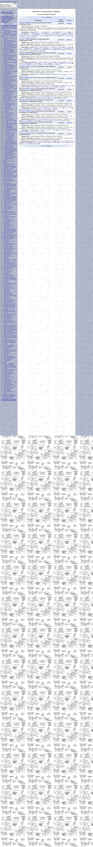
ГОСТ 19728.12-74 (55, 63)
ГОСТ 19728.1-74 (44, 63)
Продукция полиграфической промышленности (8, 271)
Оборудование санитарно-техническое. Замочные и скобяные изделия (10, 200)
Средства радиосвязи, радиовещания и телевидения (9, 360)
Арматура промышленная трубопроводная (10, 48)
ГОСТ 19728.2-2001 (40, 119)
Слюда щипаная (9, 125)
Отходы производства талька (11, 131)
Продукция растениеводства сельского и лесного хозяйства (10, 283)
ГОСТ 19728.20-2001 (66, 36)
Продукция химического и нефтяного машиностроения (10, 326)
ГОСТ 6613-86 (58, 47)
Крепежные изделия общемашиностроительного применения (10, 88)
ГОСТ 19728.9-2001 (32, 34)
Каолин (7, 116)
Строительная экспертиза (9, 14)
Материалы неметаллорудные (9, 108)
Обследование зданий (7, 16)
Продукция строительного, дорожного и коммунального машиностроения (10, 297)
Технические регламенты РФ (9, 395)
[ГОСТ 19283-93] (21, 39)
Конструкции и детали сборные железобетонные (10, 85)
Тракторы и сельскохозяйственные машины (9, 377)
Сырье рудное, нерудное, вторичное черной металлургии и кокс (10, 371)
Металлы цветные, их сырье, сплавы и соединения (10, 175)
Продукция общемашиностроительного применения (10, 260)
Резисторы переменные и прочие (10, 343)
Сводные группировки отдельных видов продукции (9, 347)
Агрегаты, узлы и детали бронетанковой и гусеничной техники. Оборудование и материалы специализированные (10, 44)
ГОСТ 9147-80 (33, 48)
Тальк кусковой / (10, 132)
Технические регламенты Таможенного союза (8, 397)
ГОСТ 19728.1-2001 (63, 33)
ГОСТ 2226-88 (31, 33)
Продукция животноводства (10, 235)
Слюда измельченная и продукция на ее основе (11, 123)
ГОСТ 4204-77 (44, 142)
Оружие (5, 210)
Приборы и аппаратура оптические (9, 217)
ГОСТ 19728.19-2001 (53, 36)
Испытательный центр (7, 12)
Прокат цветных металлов (10, 335)
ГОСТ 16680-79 (25, 63)
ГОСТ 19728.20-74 (45, 64)
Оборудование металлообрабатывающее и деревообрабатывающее (10, 197)
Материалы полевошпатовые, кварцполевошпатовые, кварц (11, 119)
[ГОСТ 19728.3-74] (21, 133)
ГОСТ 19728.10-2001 (45, 34)
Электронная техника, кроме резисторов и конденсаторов (9, 388)
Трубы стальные (7, 379)
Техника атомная (8, 374)
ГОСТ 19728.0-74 (64, 48)
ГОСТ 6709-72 (68, 47)
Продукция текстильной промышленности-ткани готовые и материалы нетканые (9, 307)
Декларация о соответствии (9, 26)
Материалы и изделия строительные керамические (10, 105)
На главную (3, 2)
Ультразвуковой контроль (8, 18)
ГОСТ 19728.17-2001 (41, 36)
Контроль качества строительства (6, 22)
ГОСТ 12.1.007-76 (64, 32)
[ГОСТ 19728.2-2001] (21, 122)
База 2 (12, 2)
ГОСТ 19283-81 (40, 47)
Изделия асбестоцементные (9, 102)
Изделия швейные (8, 73)
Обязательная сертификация (9, 35)
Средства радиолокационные (8, 355)
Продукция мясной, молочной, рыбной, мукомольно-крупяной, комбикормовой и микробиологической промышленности (9, 249)
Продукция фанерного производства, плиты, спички (9, 323)
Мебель (5, 162)
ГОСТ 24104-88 (40, 49)
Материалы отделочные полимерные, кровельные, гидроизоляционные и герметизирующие (11, 150)
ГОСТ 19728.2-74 (26, 111)
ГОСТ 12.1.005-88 (52, 32)
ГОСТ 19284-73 (39, 62)
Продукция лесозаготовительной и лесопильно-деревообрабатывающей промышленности (9, 242)
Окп (4, 36)
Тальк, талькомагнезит (10, 129)
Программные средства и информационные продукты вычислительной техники (10, 230)
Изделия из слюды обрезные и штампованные (10, 114)
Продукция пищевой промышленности (8, 268)
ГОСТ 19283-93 (26, 39)
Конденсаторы (7, 83)
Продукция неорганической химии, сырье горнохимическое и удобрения (10, 255)
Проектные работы (6, 20)
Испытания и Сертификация (8, 10)
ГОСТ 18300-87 (53, 48)
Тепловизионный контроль (8, 17)
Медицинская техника (9, 168)
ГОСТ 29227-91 (52, 86)
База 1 (8, 2)
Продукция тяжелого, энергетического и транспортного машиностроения (9, 318)
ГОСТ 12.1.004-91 (41, 32)
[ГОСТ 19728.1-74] (21, 88)
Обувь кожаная (7, 209)
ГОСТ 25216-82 (33, 37)
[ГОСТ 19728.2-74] (21, 111)
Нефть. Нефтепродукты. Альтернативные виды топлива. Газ (9, 181)
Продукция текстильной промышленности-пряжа (9, 303)
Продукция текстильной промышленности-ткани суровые (9, 311)
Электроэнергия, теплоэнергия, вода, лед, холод (9, 392)
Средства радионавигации (10, 357)
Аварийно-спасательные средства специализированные (9, 39)
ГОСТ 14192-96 (41, 33)
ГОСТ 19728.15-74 (67, 63)
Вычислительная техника (10, 55)
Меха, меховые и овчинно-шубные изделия (10, 178)
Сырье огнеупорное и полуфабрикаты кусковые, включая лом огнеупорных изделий (10, 366)
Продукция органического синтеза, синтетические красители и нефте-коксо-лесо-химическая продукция (10, 264)
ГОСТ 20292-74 (24, 75)
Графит (7, 111)
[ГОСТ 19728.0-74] (21, 66)
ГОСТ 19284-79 (26, 52)
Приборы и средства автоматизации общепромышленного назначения (9, 220)
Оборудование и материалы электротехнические (10, 194)
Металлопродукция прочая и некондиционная (10, 173)
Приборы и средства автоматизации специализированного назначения (9, 225)
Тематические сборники (8, 394)
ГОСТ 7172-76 (63, 142)
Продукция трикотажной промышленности (9, 315)
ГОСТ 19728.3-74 (26, 133)
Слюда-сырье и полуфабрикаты (9, 127)
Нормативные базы (8, 23)
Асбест (7, 110)
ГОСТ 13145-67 (26, 22)
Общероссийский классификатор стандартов (9, 33)
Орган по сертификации (7, 13)
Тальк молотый (10, 133)
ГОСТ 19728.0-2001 (40, 74)
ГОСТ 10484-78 (54, 142)
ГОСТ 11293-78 (26, 143)
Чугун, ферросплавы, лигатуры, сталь (9, 385)
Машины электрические (9, 161)
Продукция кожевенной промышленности (9, 238)
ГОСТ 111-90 (49, 47)
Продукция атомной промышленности (8, 233)
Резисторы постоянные (9, 345)
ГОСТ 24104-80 (51, 141)
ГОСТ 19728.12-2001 (57, 34)
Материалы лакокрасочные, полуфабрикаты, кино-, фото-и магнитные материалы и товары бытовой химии (10, 93)
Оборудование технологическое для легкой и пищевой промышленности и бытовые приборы (10, 205)
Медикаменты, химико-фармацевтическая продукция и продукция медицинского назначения (10, 165)
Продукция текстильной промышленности (9, 301)
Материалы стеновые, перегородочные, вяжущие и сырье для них (11, 155)
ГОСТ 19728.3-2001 (40, 141)
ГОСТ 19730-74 (31, 49)
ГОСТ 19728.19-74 (34, 64)
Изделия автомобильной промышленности (9, 57)
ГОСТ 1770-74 (69, 74)
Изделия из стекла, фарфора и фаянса (10, 63)
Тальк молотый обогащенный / (10, 136)
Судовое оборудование (9, 363)
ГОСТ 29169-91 (42, 86)
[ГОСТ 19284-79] (21, 52)
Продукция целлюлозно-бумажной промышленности (10, 328)
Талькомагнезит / (10, 140)
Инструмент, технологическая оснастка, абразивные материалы (10, 76)
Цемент (6, 159)
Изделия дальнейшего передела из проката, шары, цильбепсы (10, 60)
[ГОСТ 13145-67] (21, 22)
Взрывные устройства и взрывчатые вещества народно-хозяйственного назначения (9, 51)
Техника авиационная (9, 373)
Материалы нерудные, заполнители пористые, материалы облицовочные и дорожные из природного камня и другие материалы (11, 144)
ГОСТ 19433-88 (51, 33)
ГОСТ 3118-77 (44, 98)
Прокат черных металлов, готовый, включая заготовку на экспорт (10, 337)
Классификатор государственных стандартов (10, 31)
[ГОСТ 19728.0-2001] (21, 77)
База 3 (15, 2)
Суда (5, 362)
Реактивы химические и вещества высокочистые (9, 340)
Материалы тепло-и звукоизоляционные (9, 158)
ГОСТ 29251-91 (61, 86)
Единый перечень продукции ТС (9, 28)
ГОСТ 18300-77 (53, 98)
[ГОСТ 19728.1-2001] (21, 99)
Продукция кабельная (9, 236)
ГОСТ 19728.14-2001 (28, 36)
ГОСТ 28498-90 (59, 49)
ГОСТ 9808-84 (43, 48)
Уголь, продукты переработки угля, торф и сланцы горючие (10, 382)
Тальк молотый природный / (10, 138)
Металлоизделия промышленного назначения (10, 170)
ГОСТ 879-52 (50, 96)
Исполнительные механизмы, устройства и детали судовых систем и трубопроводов (10, 80)
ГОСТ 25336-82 (50, 49)
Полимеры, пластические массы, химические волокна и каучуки (10, 214)
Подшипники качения (9, 211)
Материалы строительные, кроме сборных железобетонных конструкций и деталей (10, 98)
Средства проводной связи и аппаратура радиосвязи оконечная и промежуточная (10, 351)
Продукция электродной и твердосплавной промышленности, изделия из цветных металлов (10, 332)
